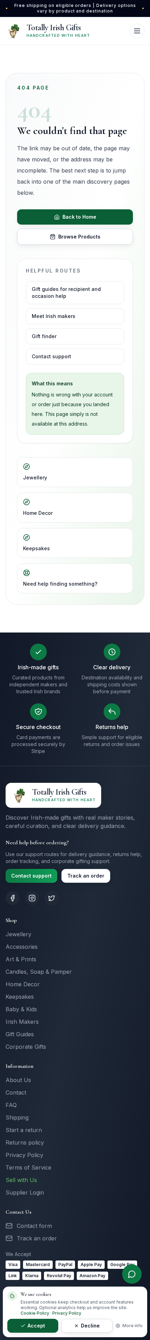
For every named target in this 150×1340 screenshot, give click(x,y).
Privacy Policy (24, 1154)
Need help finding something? (60, 584)
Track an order (85, 876)
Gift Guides (20, 1034)
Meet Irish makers (53, 316)
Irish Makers (22, 1021)
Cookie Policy (35, 1313)
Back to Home (79, 217)
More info (132, 1325)
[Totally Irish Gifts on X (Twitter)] (52, 898)
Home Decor (38, 513)
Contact (16, 1092)
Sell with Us (21, 1179)
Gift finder (44, 336)
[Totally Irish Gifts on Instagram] (32, 898)
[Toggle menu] (137, 31)
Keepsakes (36, 548)
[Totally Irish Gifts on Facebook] (13, 898)
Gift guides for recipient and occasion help (66, 292)
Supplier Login (25, 1192)
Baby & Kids (21, 1009)
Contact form (34, 1225)
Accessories (22, 946)
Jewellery (35, 477)
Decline (90, 1326)
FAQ (11, 1105)
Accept (36, 1326)
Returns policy (25, 1142)
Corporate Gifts (26, 1046)
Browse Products (79, 237)
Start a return (24, 1130)
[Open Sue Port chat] (132, 1274)
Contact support (51, 356)
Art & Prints (21, 959)
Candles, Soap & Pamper (39, 971)
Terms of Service (28, 1167)
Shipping (17, 1117)
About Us (18, 1080)
